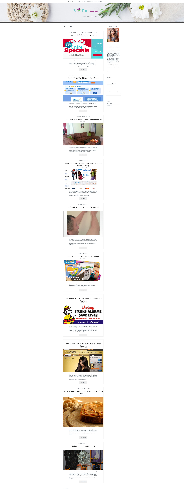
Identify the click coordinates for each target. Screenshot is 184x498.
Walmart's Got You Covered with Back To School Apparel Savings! (83, 164)
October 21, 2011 (83, 395)
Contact (74, 1)
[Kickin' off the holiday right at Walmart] (83, 58)
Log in (108, 99)
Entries (108, 101)
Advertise (100, 1)
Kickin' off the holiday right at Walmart (83, 35)
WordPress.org (109, 105)
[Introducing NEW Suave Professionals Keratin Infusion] (83, 371)
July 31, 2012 (83, 258)
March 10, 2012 (83, 302)
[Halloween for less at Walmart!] (83, 469)
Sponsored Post (92, 32)
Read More (84, 70)
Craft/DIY (78, 116)
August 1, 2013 (83, 167)
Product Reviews (74, 75)
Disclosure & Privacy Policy (90, 1)
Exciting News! (74, 32)
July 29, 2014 (83, 121)
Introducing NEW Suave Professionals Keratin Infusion (83, 345)
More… (108, 71)
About (69, 1)
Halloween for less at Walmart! (83, 446)
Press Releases (83, 32)
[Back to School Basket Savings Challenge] (83, 280)
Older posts (66, 488)
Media (105, 1)
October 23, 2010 (83, 448)
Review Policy (80, 1)
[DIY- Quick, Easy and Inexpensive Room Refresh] (83, 145)
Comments (109, 103)
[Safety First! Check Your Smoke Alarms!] (83, 236)
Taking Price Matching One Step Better (83, 78)
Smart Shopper (84, 75)
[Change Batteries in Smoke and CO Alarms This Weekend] (83, 324)
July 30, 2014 (83, 79)
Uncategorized (83, 204)
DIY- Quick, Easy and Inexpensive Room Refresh (83, 119)
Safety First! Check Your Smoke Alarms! (83, 207)
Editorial (79, 388)
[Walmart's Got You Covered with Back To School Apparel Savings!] (83, 188)
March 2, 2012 (83, 347)
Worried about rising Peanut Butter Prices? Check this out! (83, 392)
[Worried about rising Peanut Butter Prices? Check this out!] (83, 426)
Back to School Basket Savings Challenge (83, 256)
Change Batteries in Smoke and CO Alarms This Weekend (83, 299)
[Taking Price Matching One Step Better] (83, 101)
